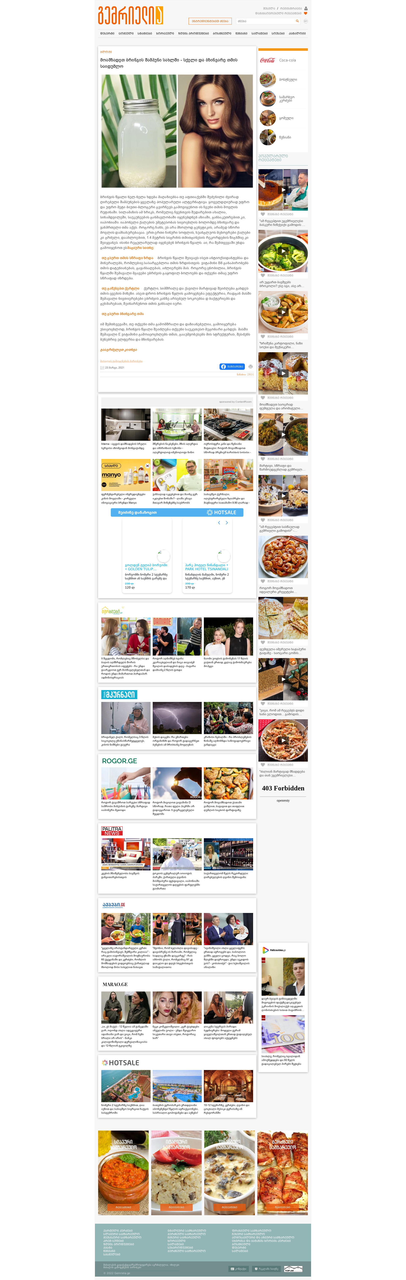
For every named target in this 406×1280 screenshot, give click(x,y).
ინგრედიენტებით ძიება (210, 21)
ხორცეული (176, 1240)
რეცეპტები (123, 1207)
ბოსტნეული (241, 1244)
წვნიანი (109, 1251)
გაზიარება (235, 366)
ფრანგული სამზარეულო (251, 1230)
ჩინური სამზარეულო (184, 1237)
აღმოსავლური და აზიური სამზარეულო (263, 1237)
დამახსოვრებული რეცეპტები (278, 13)
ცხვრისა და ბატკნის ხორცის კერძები (261, 1240)
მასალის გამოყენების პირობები (121, 361)
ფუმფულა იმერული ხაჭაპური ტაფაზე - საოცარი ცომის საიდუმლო (282, 653)
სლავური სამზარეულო (121, 1234)
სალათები (176, 1244)
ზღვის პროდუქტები (118, 1244)
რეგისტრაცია (291, 8)
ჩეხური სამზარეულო (248, 1234)
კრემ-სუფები (113, 1240)
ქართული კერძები (118, 1230)
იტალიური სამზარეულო (187, 1230)
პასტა (107, 1247)
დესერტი (239, 1247)
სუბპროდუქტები (180, 1247)
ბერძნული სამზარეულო (187, 1234)
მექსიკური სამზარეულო (122, 1237)
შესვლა (269, 8)
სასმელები (111, 1254)
